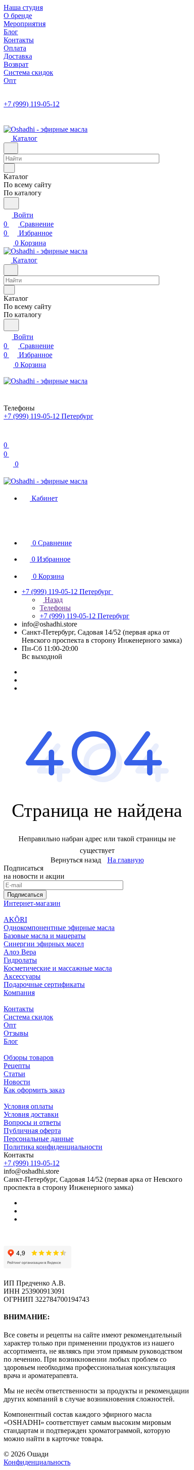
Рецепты (17, 1065)
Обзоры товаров (29, 1057)
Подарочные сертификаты (44, 984)
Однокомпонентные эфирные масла (59, 927)
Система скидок (28, 1017)
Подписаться (25, 894)
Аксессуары (22, 976)
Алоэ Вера (20, 952)
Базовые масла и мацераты (45, 936)
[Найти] (11, 203)
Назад (53, 600)
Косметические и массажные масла (58, 968)
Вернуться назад (76, 860)
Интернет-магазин (32, 903)
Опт (10, 1025)
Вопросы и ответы (32, 1122)
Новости (17, 1082)
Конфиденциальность (37, 1462)
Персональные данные (39, 1139)
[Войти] (8, 436)
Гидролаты (20, 960)
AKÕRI (15, 919)
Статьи (14, 1074)
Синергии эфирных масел (44, 944)
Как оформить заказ (34, 1090)
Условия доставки (31, 1114)
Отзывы (16, 1033)
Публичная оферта (32, 1130)
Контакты (19, 1009)
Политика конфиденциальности (53, 1147)
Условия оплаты (28, 1106)
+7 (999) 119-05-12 (32, 104)
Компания (19, 992)
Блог (11, 1041)
